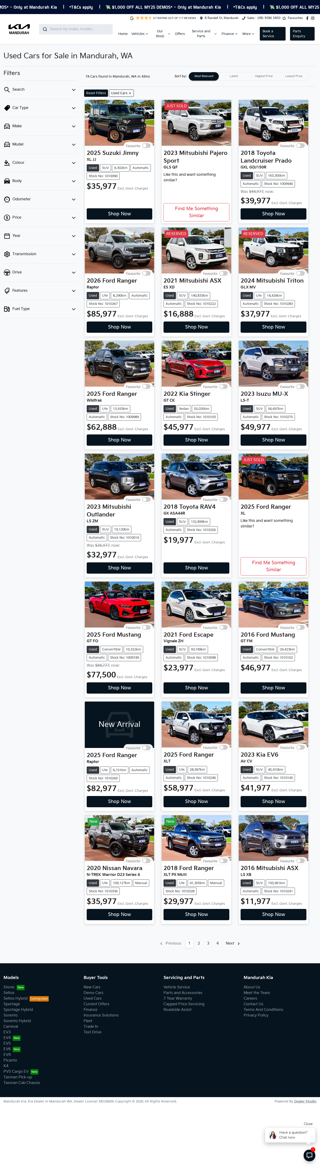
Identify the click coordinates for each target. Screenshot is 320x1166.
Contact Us (253, 1004)
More (246, 34)
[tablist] (249, 76)
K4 (6, 1066)
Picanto (10, 1060)
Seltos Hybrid (16, 998)
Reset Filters (96, 93)
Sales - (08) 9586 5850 (263, 18)
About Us (252, 987)
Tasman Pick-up (18, 1077)
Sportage (12, 1004)
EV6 (7, 1049)
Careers (250, 998)
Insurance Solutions (101, 1015)
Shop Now (119, 214)
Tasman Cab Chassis (22, 1083)
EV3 (7, 1032)
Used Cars (93, 998)
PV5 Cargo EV (16, 1071)
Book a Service (268, 33)
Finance (228, 34)
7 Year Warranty (178, 998)
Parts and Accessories (183, 993)
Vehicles (138, 34)
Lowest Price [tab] (293, 76)
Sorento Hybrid (17, 1021)
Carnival (11, 1026)
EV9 (7, 1055)
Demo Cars (93, 993)
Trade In (91, 1026)
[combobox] (76, 29)
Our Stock (160, 33)
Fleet (88, 1021)
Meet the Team (257, 993)
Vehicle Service (177, 987)
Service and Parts (201, 33)
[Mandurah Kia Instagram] (313, 18)
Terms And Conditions (263, 1010)
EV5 (7, 1043)
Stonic (9, 987)
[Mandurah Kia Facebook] (308, 18)
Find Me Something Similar (196, 212)
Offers (180, 34)
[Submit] (44, 29)
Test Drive (92, 1032)
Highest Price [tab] (264, 76)
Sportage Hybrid (18, 1010)
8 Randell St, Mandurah (221, 18)
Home (123, 34)
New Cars (92, 987)
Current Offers (96, 1004)
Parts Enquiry (299, 33)
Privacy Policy (256, 1015)
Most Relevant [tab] (203, 76)
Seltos (9, 993)
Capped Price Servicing (184, 1004)
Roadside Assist (178, 1010)
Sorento (11, 1015)
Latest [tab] (234, 76)
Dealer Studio (305, 1101)
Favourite (133, 146)
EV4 (7, 1038)
